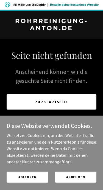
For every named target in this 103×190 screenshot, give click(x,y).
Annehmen (75, 177)
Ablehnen (27, 177)
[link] (51, 28)
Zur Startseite (51, 101)
